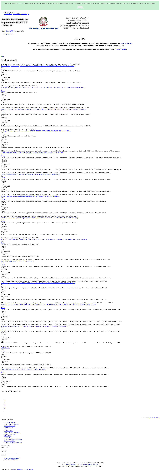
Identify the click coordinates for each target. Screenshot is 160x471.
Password (3, 451)
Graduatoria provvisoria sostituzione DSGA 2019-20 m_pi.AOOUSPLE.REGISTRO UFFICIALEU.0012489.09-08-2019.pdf (38, 283)
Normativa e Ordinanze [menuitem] (11, 424)
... (5, 406)
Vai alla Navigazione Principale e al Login (16, 14)
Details (3, 69)
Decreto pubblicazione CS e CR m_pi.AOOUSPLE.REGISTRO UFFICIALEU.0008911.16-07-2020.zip (32, 152)
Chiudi (80, 7)
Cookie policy (80, 8)
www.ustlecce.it (126, 43)
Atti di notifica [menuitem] (8, 431)
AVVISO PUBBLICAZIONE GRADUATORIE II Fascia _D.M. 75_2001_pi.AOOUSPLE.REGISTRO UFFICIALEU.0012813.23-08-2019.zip (44, 239)
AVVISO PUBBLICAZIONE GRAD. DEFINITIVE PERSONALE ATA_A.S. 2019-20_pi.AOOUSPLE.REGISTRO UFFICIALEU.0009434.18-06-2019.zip (48, 304)
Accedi (3, 455)
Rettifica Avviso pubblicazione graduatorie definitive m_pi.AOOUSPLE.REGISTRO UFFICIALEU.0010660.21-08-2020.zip (38, 66)
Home (7, 31)
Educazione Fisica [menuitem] (9, 441)
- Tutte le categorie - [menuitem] (10, 422)
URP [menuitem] (5, 429)
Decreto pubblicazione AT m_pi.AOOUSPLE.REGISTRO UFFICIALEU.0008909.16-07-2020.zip (30, 196)
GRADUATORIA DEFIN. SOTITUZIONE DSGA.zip (17, 261)
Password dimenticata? (11, 460)
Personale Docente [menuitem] (9, 426)
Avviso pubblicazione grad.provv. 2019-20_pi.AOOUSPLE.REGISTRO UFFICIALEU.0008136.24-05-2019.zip (34, 326)
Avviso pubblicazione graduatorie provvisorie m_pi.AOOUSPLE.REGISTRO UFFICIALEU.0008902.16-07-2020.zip (36, 131)
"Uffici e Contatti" (120, 49)
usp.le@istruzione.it (71, 464)
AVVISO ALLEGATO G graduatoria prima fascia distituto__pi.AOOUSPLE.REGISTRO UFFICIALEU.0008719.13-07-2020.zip (39, 218)
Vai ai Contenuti (9, 12)
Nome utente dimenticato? (12, 458)
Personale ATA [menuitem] (8, 427)
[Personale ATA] (2, 56)
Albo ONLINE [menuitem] (8, 34)
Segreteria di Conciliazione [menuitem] (12, 432)
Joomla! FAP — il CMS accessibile (22, 469)
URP (11, 31)
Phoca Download (154, 418)
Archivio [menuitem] (7, 437)
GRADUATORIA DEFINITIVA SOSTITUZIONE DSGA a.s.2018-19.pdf (23, 369)
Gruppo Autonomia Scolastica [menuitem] (13, 439)
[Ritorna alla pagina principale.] (45, 29)
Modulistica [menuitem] (7, 436)
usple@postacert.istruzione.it (89, 464)
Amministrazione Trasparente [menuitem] (13, 442)
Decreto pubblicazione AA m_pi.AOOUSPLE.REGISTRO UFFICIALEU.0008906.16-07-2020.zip (30, 174)
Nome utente (4, 447)
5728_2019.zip (5, 348)
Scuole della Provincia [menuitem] (11, 434)
